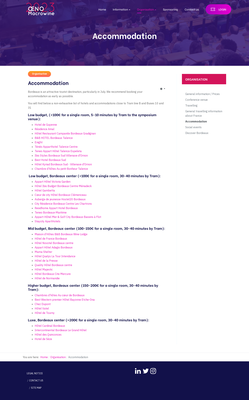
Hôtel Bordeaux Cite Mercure (53, 274)
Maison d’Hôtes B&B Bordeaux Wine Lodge (61, 234)
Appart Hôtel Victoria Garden (52, 181)
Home (102, 9)
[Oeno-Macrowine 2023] (40, 8)
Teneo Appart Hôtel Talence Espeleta (58, 151)
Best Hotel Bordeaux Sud (50, 160)
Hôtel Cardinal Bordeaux (50, 325)
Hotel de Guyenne (46, 124)
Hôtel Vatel (42, 308)
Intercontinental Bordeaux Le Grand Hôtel (61, 330)
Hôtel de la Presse (46, 260)
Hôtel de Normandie (47, 278)
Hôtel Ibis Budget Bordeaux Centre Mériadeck (63, 186)
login (222, 9)
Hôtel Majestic (44, 269)
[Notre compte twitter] (144, 369)
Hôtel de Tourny (45, 313)
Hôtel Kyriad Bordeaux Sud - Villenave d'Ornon (63, 164)
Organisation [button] (145, 9)
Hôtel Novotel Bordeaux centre (54, 243)
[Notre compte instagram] (152, 369)
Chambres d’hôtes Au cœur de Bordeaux (60, 295)
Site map (36, 387)
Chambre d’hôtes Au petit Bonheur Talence (61, 168)
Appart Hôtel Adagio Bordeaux (53, 247)
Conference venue (196, 99)
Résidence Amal (44, 129)
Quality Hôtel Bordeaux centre (53, 265)
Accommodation (196, 121)
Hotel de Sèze (43, 339)
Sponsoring (170, 9)
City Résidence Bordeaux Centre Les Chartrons (63, 203)
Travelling (191, 105)
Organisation (39, 73)
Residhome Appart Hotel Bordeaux (56, 208)
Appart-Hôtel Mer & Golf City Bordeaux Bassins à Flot (68, 217)
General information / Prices (202, 94)
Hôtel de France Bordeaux (51, 238)
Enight (39, 142)
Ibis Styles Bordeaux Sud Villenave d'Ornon (61, 155)
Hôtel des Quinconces (48, 334)
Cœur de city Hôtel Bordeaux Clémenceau (60, 195)
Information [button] (120, 9)
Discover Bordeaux (196, 133)
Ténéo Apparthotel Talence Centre (56, 146)
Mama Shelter (43, 251)
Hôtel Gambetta (45, 190)
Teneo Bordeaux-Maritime (51, 212)
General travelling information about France (203, 113)
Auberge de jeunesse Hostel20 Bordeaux (60, 199)
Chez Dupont (43, 304)
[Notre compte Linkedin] (137, 369)
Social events (193, 127)
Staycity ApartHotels (47, 221)
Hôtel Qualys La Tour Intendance (55, 256)
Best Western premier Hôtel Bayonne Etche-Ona (65, 299)
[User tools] (162, 88)
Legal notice (35, 373)
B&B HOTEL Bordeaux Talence (54, 138)
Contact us (192, 9)
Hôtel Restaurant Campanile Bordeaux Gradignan (65, 133)
